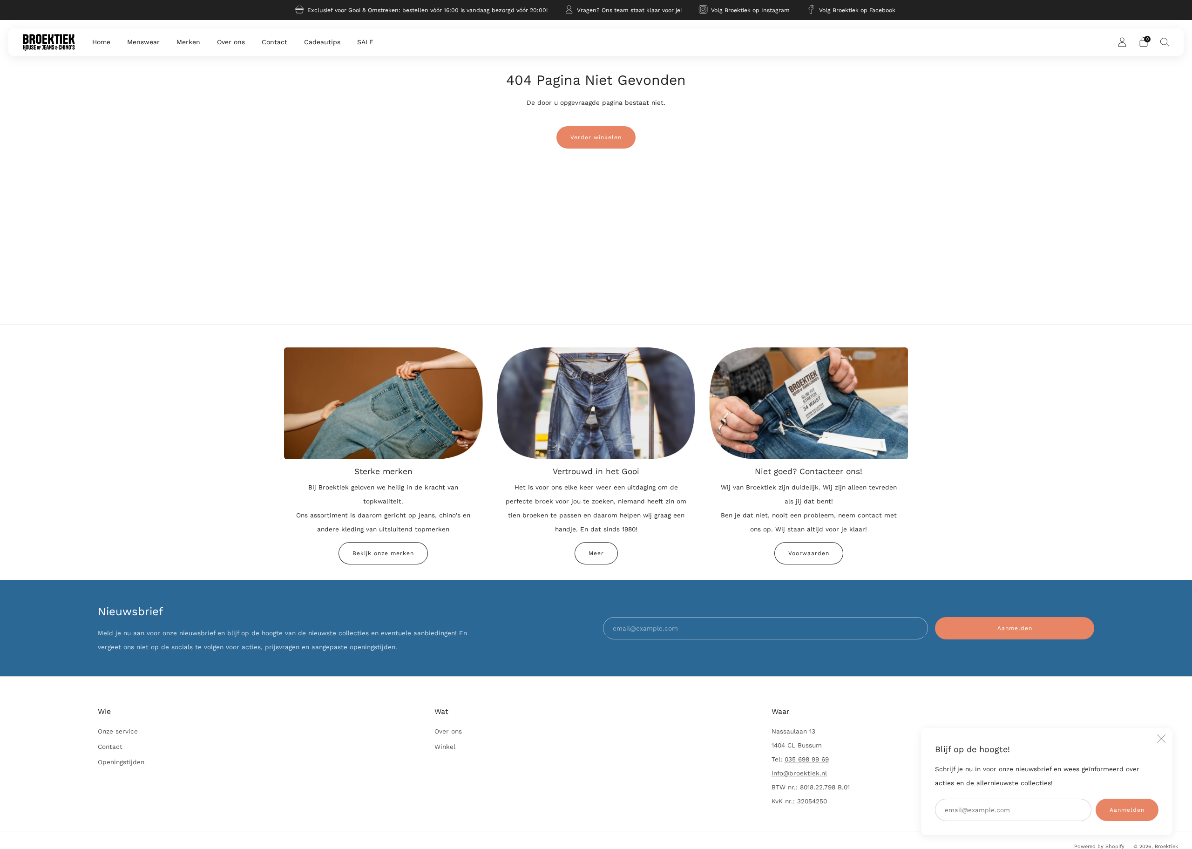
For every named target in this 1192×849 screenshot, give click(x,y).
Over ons (231, 42)
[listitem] (422, 10)
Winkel (444, 746)
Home (101, 42)
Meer (596, 553)
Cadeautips (322, 42)
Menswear (143, 42)
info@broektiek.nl (799, 773)
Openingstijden (121, 762)
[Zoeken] (1165, 42)
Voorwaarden (808, 553)
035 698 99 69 (807, 759)
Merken (188, 42)
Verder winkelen (596, 137)
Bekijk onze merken (383, 553)
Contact (274, 42)
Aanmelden (1127, 810)
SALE (365, 42)
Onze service (118, 731)
